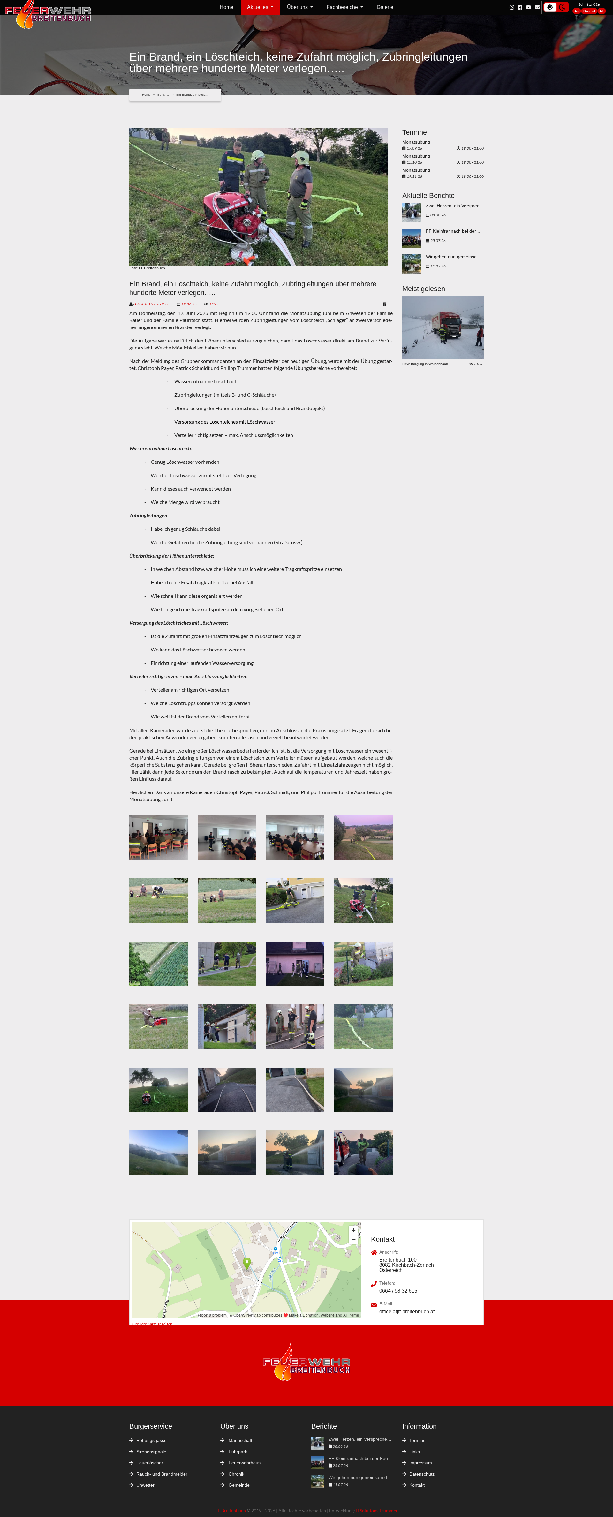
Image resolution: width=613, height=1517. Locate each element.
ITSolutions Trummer (377, 1510)
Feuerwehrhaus (244, 1462)
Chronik (235, 1473)
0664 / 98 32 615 (398, 1291)
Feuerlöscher (149, 1462)
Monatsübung (416, 142)
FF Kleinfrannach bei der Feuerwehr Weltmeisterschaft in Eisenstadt (455, 231)
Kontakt (417, 1485)
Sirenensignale (151, 1451)
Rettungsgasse (151, 1440)
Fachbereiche (343, 7)
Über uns (298, 7)
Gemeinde (238, 1485)
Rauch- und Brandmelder (161, 1473)
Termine (417, 1440)
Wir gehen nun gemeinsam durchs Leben (455, 256)
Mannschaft (239, 1440)
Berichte (163, 94)
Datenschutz (422, 1473)
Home (226, 7)
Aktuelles (258, 7)
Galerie (385, 7)
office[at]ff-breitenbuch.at (407, 1311)
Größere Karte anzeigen (152, 1323)
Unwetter (145, 1485)
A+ (601, 11)
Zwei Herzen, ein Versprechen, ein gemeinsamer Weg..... (455, 205)
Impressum (420, 1462)
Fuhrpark (237, 1451)
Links (414, 1451)
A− (576, 11)
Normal (589, 11)
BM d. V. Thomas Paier (152, 304)
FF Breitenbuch (231, 1510)
